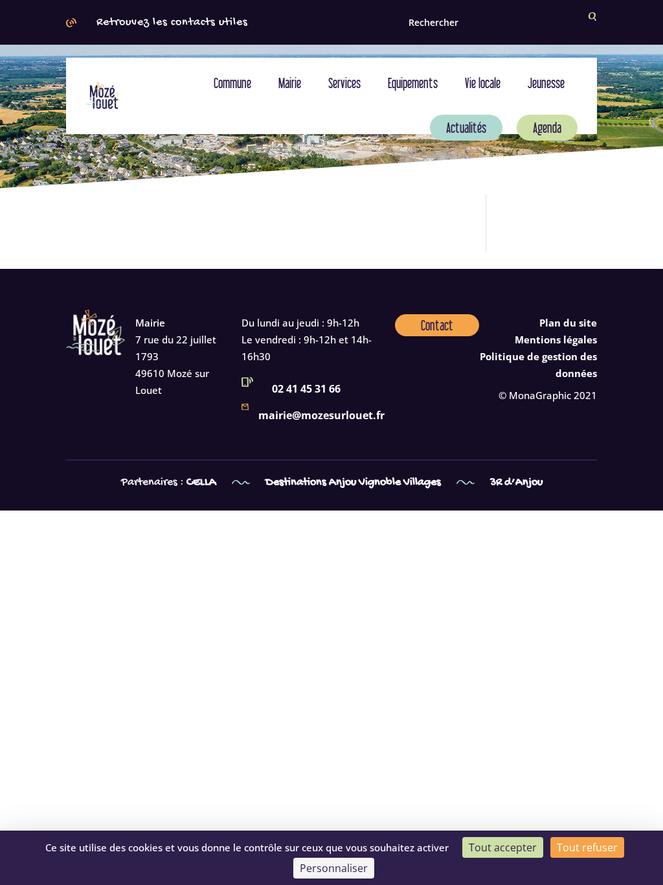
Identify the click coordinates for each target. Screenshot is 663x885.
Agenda (547, 127)
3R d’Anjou (516, 482)
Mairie (289, 83)
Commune (232, 83)
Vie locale (482, 83)
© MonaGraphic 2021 (548, 395)
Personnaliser (334, 868)
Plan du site (568, 322)
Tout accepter (503, 847)
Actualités (466, 127)
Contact (437, 325)
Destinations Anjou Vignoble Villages (353, 482)
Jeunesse (546, 83)
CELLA (202, 482)
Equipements (413, 83)
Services (344, 83)
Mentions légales (556, 339)
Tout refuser (587, 847)
